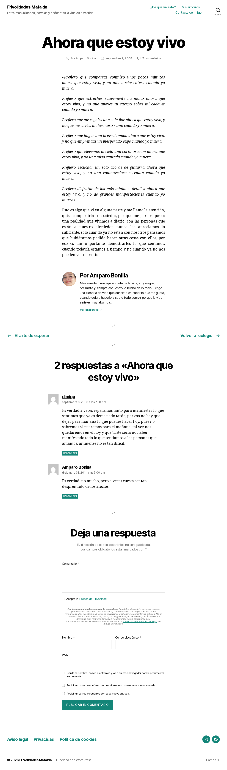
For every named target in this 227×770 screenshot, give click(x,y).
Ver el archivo (91, 309)
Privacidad (44, 739)
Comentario (70, 563)
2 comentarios (151, 58)
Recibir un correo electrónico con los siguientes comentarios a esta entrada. (111, 685)
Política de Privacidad (93, 599)
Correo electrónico (128, 637)
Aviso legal (17, 739)
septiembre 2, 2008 (119, 58)
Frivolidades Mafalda (27, 7)
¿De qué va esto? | (163, 7)
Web (65, 655)
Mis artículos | (192, 7)
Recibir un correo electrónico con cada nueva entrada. (98, 693)
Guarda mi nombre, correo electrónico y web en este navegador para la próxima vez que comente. (115, 674)
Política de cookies (78, 739)
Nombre (68, 637)
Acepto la (86, 599)
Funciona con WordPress (74, 760)
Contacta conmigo (188, 12)
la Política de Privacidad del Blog (140, 621)
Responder (70, 453)
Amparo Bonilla (86, 58)
